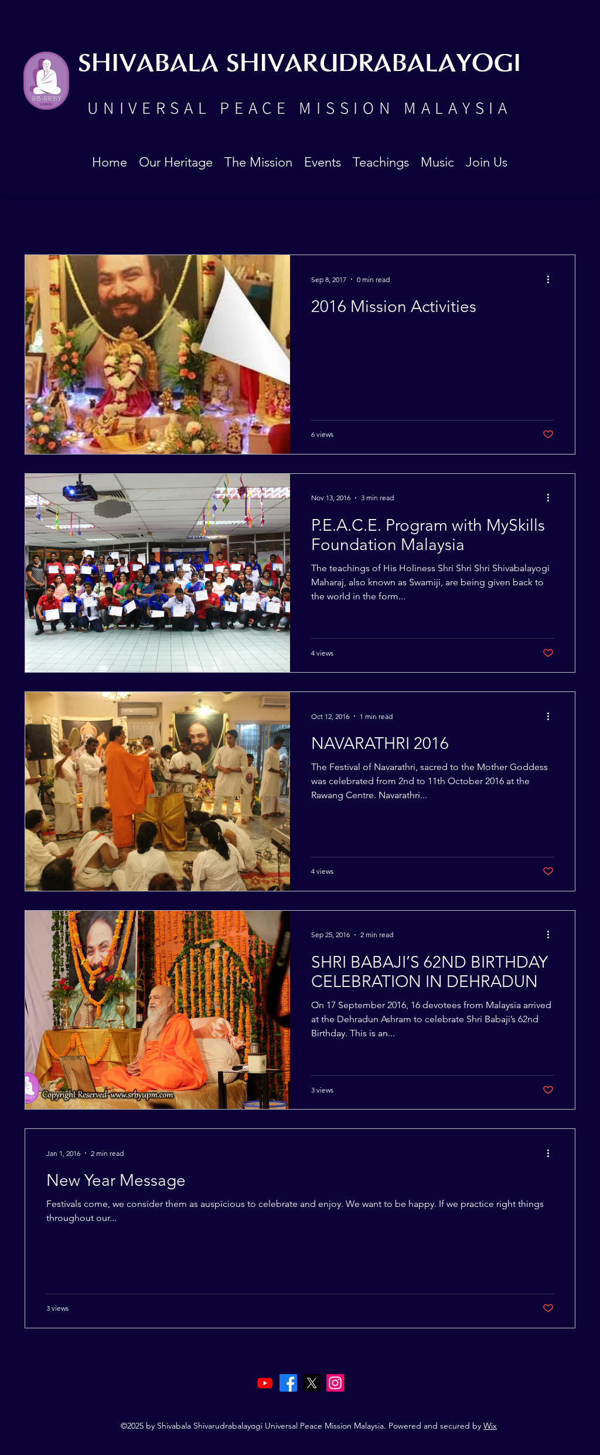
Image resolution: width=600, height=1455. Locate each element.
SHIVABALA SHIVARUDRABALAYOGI (299, 64)
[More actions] (552, 279)
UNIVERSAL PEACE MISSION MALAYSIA (299, 107)
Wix (490, 1425)
